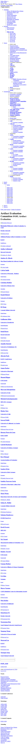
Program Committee (18, 122)
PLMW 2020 (4, 712)
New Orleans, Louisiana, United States (11, 4)
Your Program (10, 29)
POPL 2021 (10, 196)
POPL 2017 (10, 201)
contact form (4, 666)
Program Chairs (17, 178)
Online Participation (12, 15)
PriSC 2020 (3, 714)
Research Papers (14, 45)
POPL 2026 (10, 189)
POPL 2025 (10, 190)
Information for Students (13, 19)
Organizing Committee (15, 94)
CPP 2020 (3, 696)
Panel (14, 106)
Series (8, 185)
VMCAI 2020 (4, 698)
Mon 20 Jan (13, 34)
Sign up (6, 207)
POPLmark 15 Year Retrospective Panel (10, 683)
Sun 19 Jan (12, 33)
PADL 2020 (4, 721)
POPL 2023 (10, 193)
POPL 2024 (10, 191)
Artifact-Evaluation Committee (17, 130)
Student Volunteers (14, 61)
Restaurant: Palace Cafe (13, 12)
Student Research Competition (17, 48)
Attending (6, 9)
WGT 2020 (3, 715)
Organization (7, 91)
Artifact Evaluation (14, 47)
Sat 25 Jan (12, 41)
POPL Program (10, 27)
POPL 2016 (10, 203)
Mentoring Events (11, 18)
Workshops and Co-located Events (18, 50)
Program (6, 26)
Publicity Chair (16, 180)
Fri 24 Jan (12, 40)
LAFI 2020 (3, 708)
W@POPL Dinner (14, 59)
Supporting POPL (11, 22)
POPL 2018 (10, 200)
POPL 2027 (10, 187)
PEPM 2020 (4, 709)
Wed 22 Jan (13, 37)
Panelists (15, 165)
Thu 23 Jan (12, 38)
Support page (3, 670)
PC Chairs (15, 154)
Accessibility (10, 23)
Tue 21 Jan (12, 36)
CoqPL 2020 (4, 705)
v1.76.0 (15, 669)
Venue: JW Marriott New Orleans (15, 11)
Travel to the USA (11, 16)
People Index (13, 118)
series (8, 209)
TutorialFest (13, 51)
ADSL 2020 (4, 704)
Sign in (5, 205)
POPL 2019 (10, 198)
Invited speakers (17, 140)
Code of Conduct (11, 20)
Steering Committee (15, 95)
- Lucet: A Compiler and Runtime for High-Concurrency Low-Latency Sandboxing (19, 84)
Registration (10, 13)
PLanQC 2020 (4, 711)
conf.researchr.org (8, 669)
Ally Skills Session (14, 55)
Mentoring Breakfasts (15, 58)
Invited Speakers (17, 125)
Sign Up (3, 742)
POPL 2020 (3, 209)
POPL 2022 (10, 194)
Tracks (5, 43)
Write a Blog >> (5, 1)
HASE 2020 (4, 707)
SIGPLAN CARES (12, 25)
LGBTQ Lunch (14, 57)
